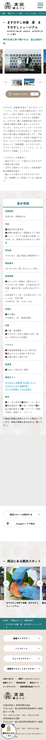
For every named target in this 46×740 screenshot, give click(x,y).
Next (40, 82)
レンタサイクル (9, 686)
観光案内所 (20, 682)
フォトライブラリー (21, 658)
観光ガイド (34, 682)
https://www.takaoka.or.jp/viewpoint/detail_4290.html (23, 587)
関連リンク (7, 682)
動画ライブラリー (21, 638)
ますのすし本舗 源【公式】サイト (20, 382)
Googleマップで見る (25, 523)
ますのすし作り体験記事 (16, 385)
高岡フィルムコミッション (29, 678)
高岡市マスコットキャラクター (21, 668)
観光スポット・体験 (15, 13)
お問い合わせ (8, 678)
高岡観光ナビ (14, 5)
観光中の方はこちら (9, 734)
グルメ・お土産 (30, 13)
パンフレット (21, 648)
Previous (6, 82)
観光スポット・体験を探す (22, 620)
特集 (3, 13)
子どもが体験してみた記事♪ (18, 389)
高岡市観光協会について (30, 686)
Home (5, 620)
